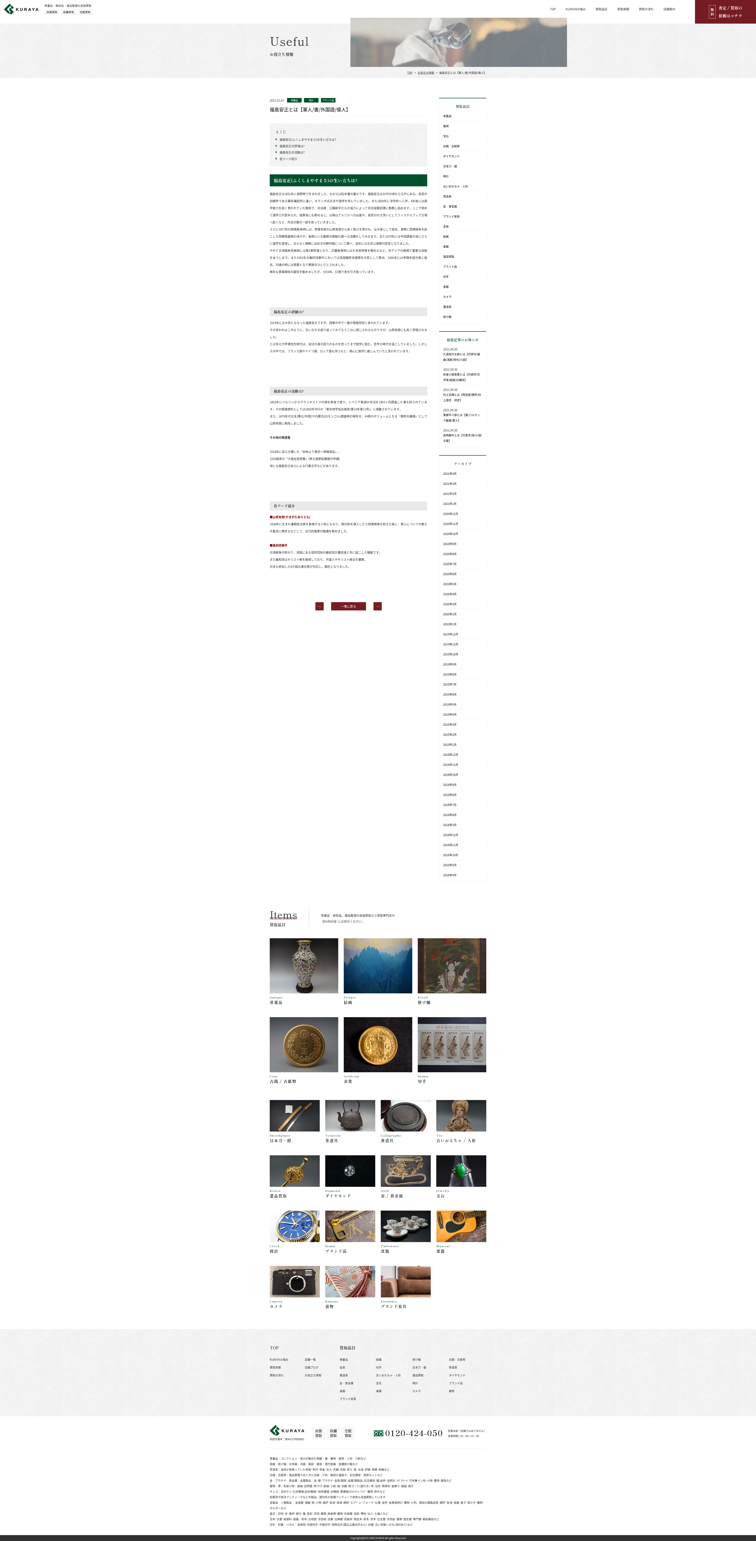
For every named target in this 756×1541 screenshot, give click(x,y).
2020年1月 (450, 624)
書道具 (447, 307)
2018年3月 (450, 825)
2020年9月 (450, 544)
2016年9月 (450, 865)
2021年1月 (450, 504)
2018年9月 (450, 785)
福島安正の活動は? (292, 152)
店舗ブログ (312, 1367)
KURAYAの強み (576, 8)
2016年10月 (450, 855)
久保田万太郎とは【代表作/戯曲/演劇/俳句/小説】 (461, 356)
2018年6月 (450, 815)
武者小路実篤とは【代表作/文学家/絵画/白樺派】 (461, 377)
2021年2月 (450, 493)
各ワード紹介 (288, 159)
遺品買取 (448, 256)
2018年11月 (450, 764)
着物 (446, 126)
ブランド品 (450, 266)
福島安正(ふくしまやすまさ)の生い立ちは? (308, 139)
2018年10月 (450, 775)
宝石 (446, 136)
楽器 (446, 246)
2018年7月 (450, 805)
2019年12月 (450, 634)
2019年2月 (450, 734)
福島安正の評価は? (292, 146)
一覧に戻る (348, 606)
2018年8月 (450, 795)
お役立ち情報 (426, 73)
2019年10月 (450, 654)
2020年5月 (450, 584)
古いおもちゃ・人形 (455, 186)
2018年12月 (450, 754)
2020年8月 (450, 554)
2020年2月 (450, 614)
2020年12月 (450, 514)
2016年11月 (450, 845)
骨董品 (447, 116)
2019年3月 (450, 724)
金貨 (446, 226)
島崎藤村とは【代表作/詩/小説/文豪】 (462, 438)
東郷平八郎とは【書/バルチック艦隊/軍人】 (461, 417)
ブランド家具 (451, 216)
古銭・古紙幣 (451, 146)
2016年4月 (450, 875)
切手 (446, 276)
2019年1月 (450, 744)
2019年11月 (450, 644)
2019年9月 (450, 664)
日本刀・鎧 (450, 166)
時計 (446, 176)
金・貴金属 (450, 206)
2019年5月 (450, 704)
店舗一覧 (310, 1359)
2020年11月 (450, 524)
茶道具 (447, 196)
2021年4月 (450, 473)
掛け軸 (447, 317)
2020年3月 (450, 604)
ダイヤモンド (451, 156)
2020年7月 (450, 564)
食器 (446, 286)
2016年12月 (450, 835)
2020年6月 (450, 574)
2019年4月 (450, 714)
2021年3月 (450, 483)
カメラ (447, 297)
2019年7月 (450, 684)
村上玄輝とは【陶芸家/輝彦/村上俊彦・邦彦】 (462, 397)
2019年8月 (450, 674)
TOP (553, 8)
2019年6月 (450, 694)
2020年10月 (450, 534)
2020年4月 (450, 594)
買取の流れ (646, 8)
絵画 (446, 236)
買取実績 (623, 8)
